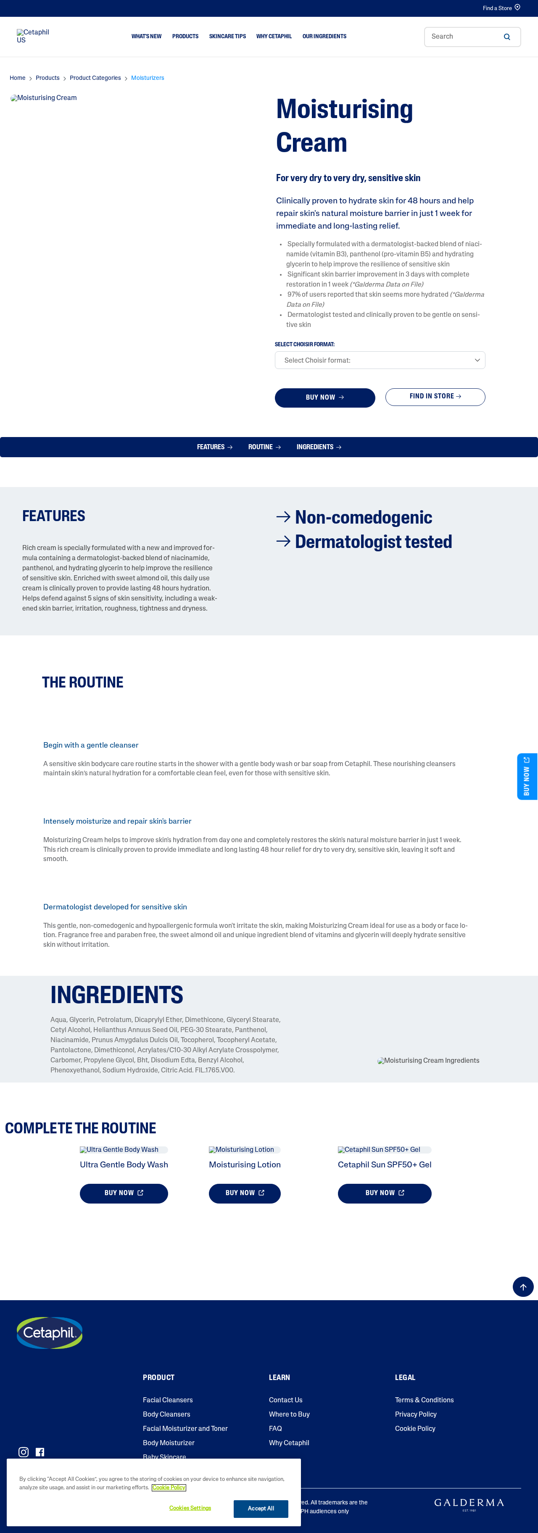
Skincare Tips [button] (227, 37)
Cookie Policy (415, 1429)
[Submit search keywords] (507, 37)
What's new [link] (146, 37)
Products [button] (185, 37)
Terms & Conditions (424, 1400)
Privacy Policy (416, 1415)
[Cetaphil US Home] (35, 37)
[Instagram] (23, 1452)
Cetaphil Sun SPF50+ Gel (385, 1165)
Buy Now (321, 398)
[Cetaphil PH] (49, 1333)
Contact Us (286, 1400)
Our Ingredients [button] (324, 37)
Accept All (261, 1509)
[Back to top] (523, 1287)
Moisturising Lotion (245, 1165)
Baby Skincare (164, 1457)
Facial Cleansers (168, 1400)
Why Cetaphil (289, 1443)
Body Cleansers (166, 1415)
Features (211, 447)
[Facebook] (39, 1452)
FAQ (275, 1429)
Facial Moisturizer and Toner (185, 1429)
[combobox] (472, 37)
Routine (261, 447)
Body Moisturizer (169, 1443)
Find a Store (497, 8)
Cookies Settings (190, 1508)
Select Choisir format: (305, 345)
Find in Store (432, 396)
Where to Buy (289, 1415)
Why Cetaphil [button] (274, 37)
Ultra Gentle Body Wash (124, 1165)
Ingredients (316, 447)
